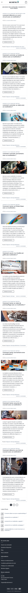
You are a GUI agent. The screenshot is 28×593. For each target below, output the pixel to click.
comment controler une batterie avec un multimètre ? (13, 154)
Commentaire (23, 345)
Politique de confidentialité (7, 565)
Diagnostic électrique (8, 13)
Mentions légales (5, 568)
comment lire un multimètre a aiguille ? (14, 521)
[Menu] (2, 2)
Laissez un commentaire (21, 48)
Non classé (22, 13)
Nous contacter (4, 552)
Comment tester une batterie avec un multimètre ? (14, 353)
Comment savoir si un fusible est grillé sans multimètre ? (13, 254)
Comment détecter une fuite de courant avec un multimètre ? (13, 451)
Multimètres (17, 13)
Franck (14, 20)
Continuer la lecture (8, 42)
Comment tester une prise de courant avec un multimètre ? (12, 404)
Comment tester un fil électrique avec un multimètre (13, 207)
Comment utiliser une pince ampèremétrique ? (16, 513)
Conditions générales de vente (8, 563)
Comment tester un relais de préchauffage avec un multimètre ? (14, 304)
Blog (2, 550)
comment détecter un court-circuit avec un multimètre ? (12, 16)
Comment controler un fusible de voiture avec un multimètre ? (13, 56)
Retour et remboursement (7, 560)
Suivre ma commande (6, 544)
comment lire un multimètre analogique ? (14, 525)
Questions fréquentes (6, 547)
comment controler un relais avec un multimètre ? (13, 106)
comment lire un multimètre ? (11, 517)
